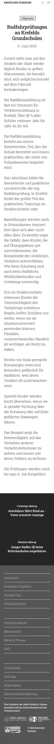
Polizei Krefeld (15, 604)
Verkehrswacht (15, 623)
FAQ (7, 649)
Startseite (11, 578)
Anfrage (10, 676)
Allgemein (27, 18)
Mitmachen (12, 631)
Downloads (12, 668)
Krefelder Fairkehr (18, 586)
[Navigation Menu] (48, 2)
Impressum (12, 685)
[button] (5, 739)
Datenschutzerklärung (20, 694)
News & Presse (15, 640)
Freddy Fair (12, 595)
